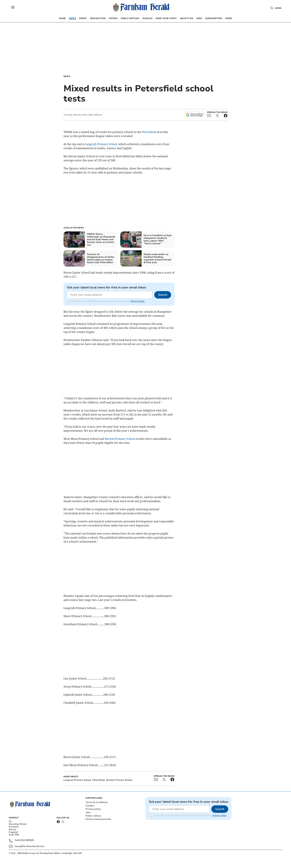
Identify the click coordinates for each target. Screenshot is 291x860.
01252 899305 (26, 840)
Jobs (88, 812)
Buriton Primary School (120, 438)
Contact (90, 805)
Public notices (93, 815)
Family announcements (98, 819)
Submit (162, 295)
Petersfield (149, 132)
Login (278, 8)
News (66, 76)
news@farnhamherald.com (29, 846)
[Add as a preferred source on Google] (194, 115)
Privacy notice (137, 301)
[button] (13, 7)
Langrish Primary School (101, 144)
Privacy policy (93, 809)
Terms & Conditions (97, 802)
